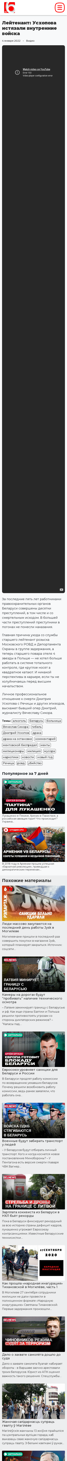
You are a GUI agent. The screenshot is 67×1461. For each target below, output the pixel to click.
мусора (49, 751)
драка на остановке (17, 739)
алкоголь (19, 720)
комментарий (45, 739)
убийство (35, 763)
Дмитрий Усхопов (16, 733)
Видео (30, 40)
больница (54, 720)
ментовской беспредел (20, 745)
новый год (45, 757)
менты (45, 745)
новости (28, 757)
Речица (8, 763)
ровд (21, 763)
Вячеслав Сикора (15, 727)
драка (36, 733)
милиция (34, 751)
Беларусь (36, 720)
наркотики (11, 757)
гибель (37, 727)
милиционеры (13, 751)
